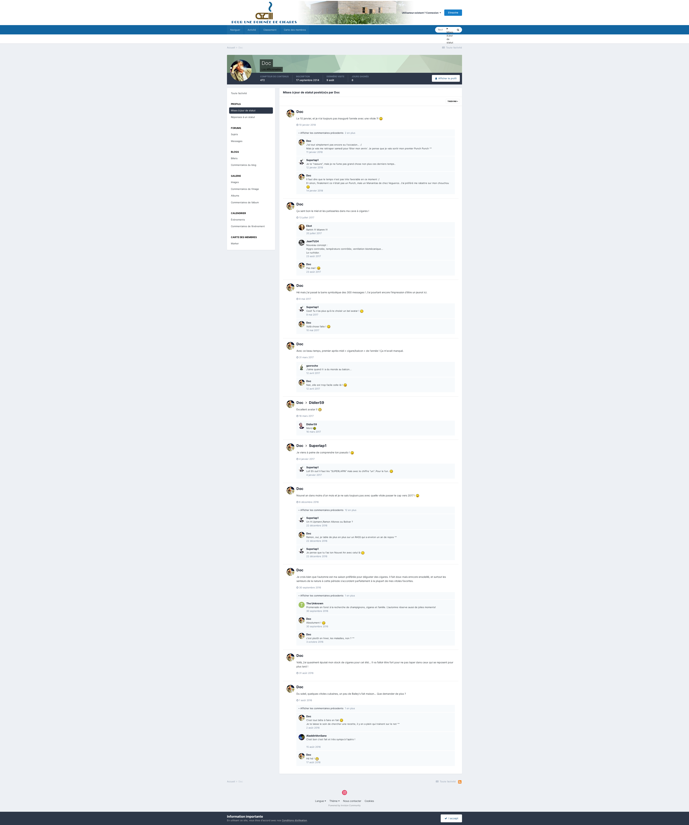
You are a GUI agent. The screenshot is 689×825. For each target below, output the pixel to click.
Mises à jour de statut (450, 37)
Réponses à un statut (243, 117)
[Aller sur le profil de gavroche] (302, 367)
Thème (333, 800)
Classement (269, 29)
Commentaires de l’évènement (248, 226)
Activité (252, 29)
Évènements (238, 219)
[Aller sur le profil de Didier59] (302, 426)
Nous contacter (352, 800)
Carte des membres (295, 29)
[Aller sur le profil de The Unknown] (302, 605)
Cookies (369, 800)
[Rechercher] (458, 30)
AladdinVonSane (316, 735)
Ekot (309, 225)
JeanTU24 (312, 241)
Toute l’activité (239, 93)
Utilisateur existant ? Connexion (421, 12)
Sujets (234, 134)
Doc (299, 112)
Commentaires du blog (243, 164)
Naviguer (235, 29)
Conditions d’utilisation (294, 820)
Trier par (452, 101)
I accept (452, 818)
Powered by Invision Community (344, 805)
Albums (235, 195)
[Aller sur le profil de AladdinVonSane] (302, 737)
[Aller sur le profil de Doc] (290, 113)
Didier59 (316, 402)
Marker (235, 243)
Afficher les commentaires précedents (327, 132)
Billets (234, 158)
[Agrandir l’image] (381, 118)
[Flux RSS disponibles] (460, 781)
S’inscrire (453, 12)
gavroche (312, 365)
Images (235, 182)
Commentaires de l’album (245, 202)
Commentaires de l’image (245, 189)
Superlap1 (312, 160)
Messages (236, 141)
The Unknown (314, 603)
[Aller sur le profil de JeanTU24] (302, 243)
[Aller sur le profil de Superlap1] (302, 161)
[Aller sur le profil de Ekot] (302, 227)
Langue (320, 800)
